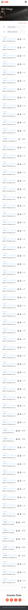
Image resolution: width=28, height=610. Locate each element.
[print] (8, 601)
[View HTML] (18, 39)
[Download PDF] (21, 39)
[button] (25, 587)
